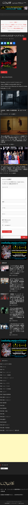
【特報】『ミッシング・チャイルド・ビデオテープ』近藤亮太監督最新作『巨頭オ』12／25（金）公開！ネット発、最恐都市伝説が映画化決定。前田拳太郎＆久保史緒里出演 (17, 299)
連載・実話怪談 (6, 427)
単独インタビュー (6, 400)
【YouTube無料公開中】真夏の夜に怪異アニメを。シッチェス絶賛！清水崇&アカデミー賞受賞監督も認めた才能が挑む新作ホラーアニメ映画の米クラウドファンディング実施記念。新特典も (17, 313)
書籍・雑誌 (4, 411)
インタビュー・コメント (8, 378)
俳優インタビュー (6, 397)
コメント (5, 187)
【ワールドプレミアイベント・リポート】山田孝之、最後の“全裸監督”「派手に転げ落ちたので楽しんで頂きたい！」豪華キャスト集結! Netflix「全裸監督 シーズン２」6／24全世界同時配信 (14, 169)
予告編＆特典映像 (6, 394)
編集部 (3, 419)
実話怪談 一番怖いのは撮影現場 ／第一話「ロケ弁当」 (13, 111)
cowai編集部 (12, 114)
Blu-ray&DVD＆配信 (6, 364)
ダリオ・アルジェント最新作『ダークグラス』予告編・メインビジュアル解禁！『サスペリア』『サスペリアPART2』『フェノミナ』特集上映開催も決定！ (5, 72)
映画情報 (4, 408)
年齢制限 (4, 402)
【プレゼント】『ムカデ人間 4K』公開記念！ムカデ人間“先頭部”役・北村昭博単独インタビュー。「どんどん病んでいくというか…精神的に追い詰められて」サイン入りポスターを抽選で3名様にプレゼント (17, 284)
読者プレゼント (6, 425)
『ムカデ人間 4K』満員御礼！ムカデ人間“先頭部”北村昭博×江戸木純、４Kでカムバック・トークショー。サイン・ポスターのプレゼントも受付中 (17, 269)
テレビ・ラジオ (6, 386)
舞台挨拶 (4, 422)
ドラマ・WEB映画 (6, 389)
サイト (3, 214)
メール (3, 207)
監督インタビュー (6, 416)
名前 (3, 201)
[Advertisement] (14, 448)
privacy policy (14, 503)
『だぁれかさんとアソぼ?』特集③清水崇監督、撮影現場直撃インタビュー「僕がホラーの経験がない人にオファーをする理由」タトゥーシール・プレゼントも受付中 (17, 328)
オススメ (4, 380)
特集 (3, 413)
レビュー (4, 391)
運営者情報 (7, 503)
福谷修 (12, 38)
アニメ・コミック (6, 372)
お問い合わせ (21, 503)
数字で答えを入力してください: (6, 221)
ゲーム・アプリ (6, 383)
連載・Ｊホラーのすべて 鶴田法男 (10, 430)
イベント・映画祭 (6, 375)
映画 (3, 405)
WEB (3, 369)
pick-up (4, 366)
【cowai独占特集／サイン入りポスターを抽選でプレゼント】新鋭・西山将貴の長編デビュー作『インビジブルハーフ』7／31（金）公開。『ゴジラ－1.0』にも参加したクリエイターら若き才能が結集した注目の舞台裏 (14, 139)
